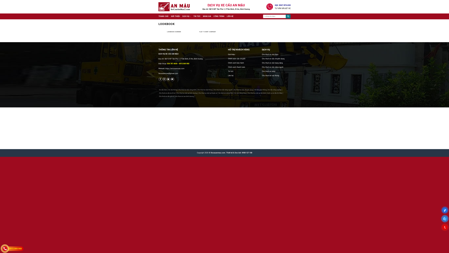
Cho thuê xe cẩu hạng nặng (272, 63)
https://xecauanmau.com (174, 69)
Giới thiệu (175, 16)
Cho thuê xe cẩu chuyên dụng (273, 59)
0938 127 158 (247, 153)
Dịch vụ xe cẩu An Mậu (274, 93)
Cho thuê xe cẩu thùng (270, 76)
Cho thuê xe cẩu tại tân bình (257, 93)
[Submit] (288, 16)
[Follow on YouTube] (172, 79)
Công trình (219, 16)
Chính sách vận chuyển (236, 59)
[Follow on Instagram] (164, 79)
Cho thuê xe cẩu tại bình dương (187, 93)
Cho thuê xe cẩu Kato (270, 55)
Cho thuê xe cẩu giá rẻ (166, 96)
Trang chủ (163, 16)
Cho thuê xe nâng (268, 71)
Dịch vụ (185, 16)
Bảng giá (207, 16)
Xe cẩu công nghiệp (274, 90)
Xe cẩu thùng (172, 90)
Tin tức (196, 16)
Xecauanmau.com (218, 153)
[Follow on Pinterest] (168, 79)
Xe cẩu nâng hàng (240, 93)
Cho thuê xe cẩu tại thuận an (208, 93)
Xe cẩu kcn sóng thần (226, 93)
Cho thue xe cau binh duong (184, 96)
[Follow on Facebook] (160, 79)
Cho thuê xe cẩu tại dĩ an (167, 93)
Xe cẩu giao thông (260, 90)
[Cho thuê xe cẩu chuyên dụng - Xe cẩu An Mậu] (174, 6)
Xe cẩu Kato (163, 90)
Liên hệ (230, 16)
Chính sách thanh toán (236, 67)
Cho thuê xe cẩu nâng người (272, 67)
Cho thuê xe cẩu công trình (187, 90)
